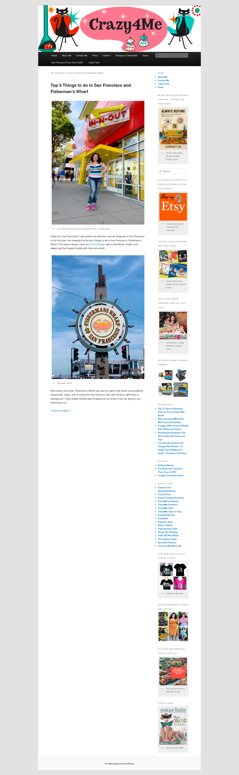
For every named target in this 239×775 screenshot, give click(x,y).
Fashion (106, 55)
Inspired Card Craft (167, 528)
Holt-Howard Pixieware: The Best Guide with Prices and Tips (172, 436)
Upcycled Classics (167, 542)
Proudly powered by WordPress (119, 763)
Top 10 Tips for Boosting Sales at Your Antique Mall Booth (171, 412)
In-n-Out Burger (96, 244)
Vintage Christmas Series (170, 475)
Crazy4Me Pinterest (167, 504)
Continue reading (61, 410)
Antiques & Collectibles (127, 55)
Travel (145, 55)
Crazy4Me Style (165, 507)
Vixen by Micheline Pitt (169, 545)
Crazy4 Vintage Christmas (171, 497)
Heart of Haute (165, 525)
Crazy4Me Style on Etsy (170, 511)
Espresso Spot (165, 521)
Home (54, 55)
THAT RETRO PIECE (168, 535)
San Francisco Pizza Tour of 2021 (67, 62)
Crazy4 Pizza (164, 494)
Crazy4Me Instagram (168, 501)
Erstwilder (163, 518)
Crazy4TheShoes (166, 514)
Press (95, 55)
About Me (66, 55)
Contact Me (81, 55)
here (64, 402)
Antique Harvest (166, 465)
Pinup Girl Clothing (168, 532)
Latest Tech (94, 62)
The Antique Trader (167, 539)
